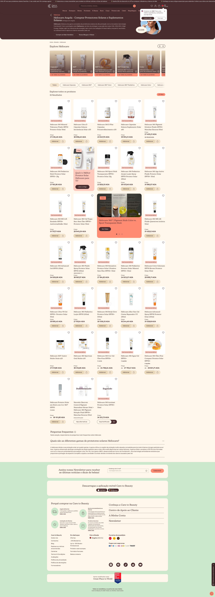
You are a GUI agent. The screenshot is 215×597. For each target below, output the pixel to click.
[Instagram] (111, 565)
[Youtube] (140, 565)
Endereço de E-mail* (115, 468)
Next (139, 214)
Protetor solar (116, 11)
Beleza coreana (75, 554)
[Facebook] (118, 565)
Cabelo (124, 11)
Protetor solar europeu (78, 549)
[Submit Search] (134, 6)
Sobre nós (54, 538)
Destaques (72, 11)
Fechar (165, 11)
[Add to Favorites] (68, 101)
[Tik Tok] (126, 565)
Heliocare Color (146, 85)
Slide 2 (122, 234)
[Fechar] (213, 564)
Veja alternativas (81, 422)
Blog (52, 544)
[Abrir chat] (212, 594)
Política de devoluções (58, 563)
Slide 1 (119, 234)
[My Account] (155, 6)
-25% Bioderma (75, 541)
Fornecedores (56, 566)
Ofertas (79, 11)
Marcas (64, 11)
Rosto (102, 11)
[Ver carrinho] (159, 6)
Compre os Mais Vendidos (64, 35)
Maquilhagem (132, 11)
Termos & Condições (58, 554)
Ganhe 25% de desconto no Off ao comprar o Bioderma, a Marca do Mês (135, 1)
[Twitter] (133, 565)
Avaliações (54, 557)
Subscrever (157, 471)
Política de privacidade (58, 560)
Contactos (54, 541)
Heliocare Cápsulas (69, 85)
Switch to (147, 18)
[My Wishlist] (151, 6)
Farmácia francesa (76, 551)
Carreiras (54, 551)
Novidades (87, 11)
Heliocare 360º (87, 85)
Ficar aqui (160, 18)
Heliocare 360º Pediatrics (126, 85)
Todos (54, 85)
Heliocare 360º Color (105, 85)
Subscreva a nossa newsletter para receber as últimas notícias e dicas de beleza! (82, 1)
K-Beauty (95, 11)
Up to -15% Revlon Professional (76, 545)
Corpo (108, 11)
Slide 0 (117, 234)
